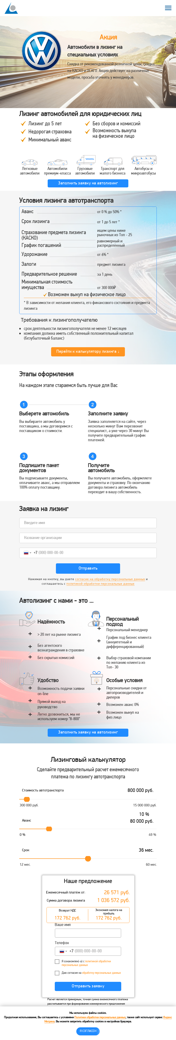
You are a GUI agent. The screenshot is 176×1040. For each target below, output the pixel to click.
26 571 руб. (117, 893)
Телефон (62, 943)
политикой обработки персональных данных (100, 583)
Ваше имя (63, 925)
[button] (88, 183)
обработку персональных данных (101, 973)
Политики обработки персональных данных (100, 1017)
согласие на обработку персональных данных (110, 579)
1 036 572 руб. (113, 900)
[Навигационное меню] (168, 8)
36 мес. (146, 850)
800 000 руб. (141, 790)
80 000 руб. (142, 821)
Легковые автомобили (29, 171)
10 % (144, 814)
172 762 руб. (67, 918)
